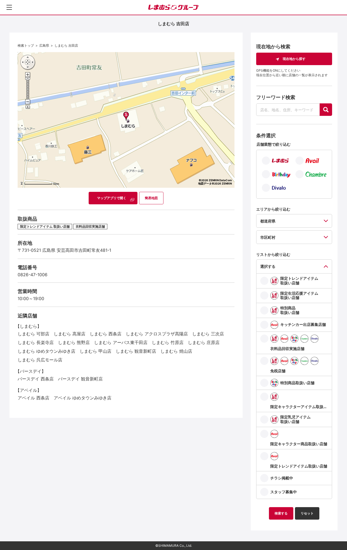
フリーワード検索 (275, 97)
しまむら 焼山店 (176, 351)
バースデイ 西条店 (36, 378)
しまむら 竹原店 (168, 342)
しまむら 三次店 (208, 333)
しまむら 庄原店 (204, 342)
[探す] (326, 109)
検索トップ (26, 45)
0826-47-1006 (32, 274)
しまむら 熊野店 (74, 342)
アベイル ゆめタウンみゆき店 (82, 397)
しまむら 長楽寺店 (36, 342)
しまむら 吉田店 (66, 45)
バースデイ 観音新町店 (80, 378)
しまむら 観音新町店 (136, 351)
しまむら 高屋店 (69, 333)
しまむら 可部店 (33, 333)
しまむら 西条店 (105, 333)
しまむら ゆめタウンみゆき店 (46, 351)
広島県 (44, 45)
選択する (267, 266)
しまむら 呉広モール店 (40, 360)
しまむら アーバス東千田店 (120, 342)
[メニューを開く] (9, 7)
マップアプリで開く (111, 198)
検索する (281, 513)
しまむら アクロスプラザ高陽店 (157, 333)
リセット (307, 513)
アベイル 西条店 (33, 397)
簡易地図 (151, 198)
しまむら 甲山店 (95, 351)
